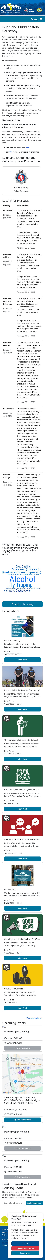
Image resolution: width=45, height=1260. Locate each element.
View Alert (22, 659)
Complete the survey (23, 604)
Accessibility (7, 1242)
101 (10, 152)
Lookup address (34, 1203)
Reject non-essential (25, 1248)
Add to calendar (23, 1119)
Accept (25, 1243)
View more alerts (34, 1018)
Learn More (25, 1253)
